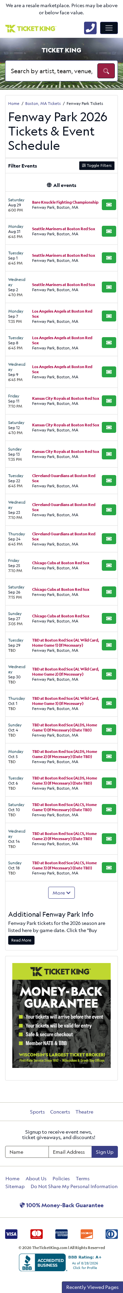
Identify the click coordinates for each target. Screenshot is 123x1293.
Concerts (60, 1111)
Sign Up (104, 1152)
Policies (61, 1178)
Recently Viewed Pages (92, 1287)
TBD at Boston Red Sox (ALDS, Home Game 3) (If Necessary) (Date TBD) (64, 780)
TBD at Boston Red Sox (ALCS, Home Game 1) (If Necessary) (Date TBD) (64, 807)
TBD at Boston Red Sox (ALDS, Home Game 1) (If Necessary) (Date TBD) (64, 727)
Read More (21, 940)
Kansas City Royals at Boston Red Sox (65, 398)
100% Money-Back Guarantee (64, 1205)
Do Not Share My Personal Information (74, 1186)
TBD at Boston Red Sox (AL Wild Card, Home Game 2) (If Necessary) (65, 671)
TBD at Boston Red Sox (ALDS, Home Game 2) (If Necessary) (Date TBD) (64, 754)
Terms (83, 1178)
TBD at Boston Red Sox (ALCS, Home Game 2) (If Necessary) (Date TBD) (64, 836)
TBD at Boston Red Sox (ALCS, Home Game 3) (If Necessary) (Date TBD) (64, 865)
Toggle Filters (99, 165)
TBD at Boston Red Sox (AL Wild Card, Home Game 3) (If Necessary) (65, 701)
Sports (37, 1111)
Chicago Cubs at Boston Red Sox (60, 562)
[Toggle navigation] (109, 28)
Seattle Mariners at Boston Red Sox (63, 228)
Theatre (84, 1111)
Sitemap (15, 1186)
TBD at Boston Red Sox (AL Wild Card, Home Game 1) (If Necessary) (65, 642)
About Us (36, 1178)
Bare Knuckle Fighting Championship (65, 202)
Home (12, 1178)
